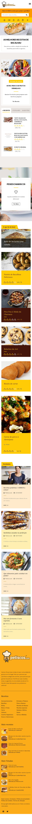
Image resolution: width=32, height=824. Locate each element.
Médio (8, 444)
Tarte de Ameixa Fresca (16, 743)
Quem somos (5, 799)
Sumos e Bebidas (21, 714)
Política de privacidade (23, 799)
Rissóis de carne (11, 384)
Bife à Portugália (13, 780)
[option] (16, 37)
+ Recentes (6, 110)
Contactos (13, 799)
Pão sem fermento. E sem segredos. (13, 620)
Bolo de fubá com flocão (16, 728)
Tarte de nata (13, 765)
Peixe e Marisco (21, 703)
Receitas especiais (22, 708)
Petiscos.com (8, 493)
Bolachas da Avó (11, 349)
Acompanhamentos (6, 701)
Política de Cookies (6, 800)
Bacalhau (4, 703)
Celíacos (3, 712)
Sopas (18, 712)
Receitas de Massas (22, 705)
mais (5, 505)
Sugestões (25, 110)
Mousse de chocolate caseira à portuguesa (19, 736)
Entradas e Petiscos (22, 701)
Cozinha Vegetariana (7, 714)
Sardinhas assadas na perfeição (15, 533)
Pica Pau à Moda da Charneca (12, 313)
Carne (3, 710)
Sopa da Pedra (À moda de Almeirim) (19, 750)
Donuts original (20, 147)
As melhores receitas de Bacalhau (16, 41)
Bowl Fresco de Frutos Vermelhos (16, 87)
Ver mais (16, 204)
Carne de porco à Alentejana (11, 438)
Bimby (3, 705)
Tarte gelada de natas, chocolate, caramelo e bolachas (20, 120)
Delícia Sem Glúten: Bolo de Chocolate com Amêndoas (21, 135)
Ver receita (16, 101)
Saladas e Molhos (22, 710)
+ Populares (16, 110)
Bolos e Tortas (5, 708)
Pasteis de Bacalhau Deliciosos (12, 275)
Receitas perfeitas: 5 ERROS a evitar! (14, 489)
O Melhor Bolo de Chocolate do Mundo (19, 788)
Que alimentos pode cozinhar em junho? (15, 575)
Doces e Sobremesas (7, 717)
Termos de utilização (19, 800)
